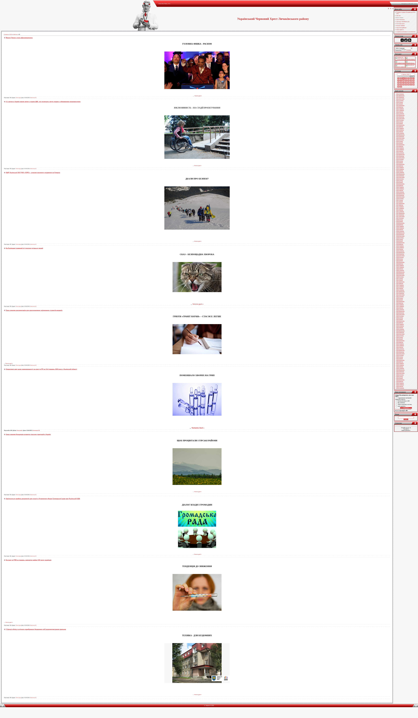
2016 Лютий (399, 182)
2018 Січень (399, 219)
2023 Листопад (400, 334)
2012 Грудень (400, 120)
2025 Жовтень (400, 371)
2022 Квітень (399, 303)
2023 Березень (400, 321)
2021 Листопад (400, 294)
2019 (10, 34)
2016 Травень (400, 187)
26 (408, 84)
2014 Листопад (400, 157)
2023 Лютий (399, 319)
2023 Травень (400, 324)
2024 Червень (400, 345)
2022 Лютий (399, 299)
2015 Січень (399, 161)
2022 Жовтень (400, 312)
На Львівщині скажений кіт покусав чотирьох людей (24, 248)
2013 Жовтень (400, 136)
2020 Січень (399, 259)
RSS (169, 3)
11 (405, 80)
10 (403, 80)
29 (398, 86)
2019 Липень (399, 249)
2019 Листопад (400, 255)
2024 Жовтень (400, 352)
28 (413, 84)
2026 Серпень (400, 388)
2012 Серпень (400, 113)
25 (406, 84)
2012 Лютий (399, 103)
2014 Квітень (399, 146)
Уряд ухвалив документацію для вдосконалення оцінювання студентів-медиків (34, 310)
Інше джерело (401, 406)
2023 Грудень (400, 335)
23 (401, 84)
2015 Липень (399, 170)
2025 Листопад (400, 373)
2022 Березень (400, 301)
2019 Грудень (400, 257)
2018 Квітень (399, 224)
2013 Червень (400, 130)
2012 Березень (400, 105)
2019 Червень (400, 247)
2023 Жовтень (400, 332)
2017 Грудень (400, 218)
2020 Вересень (400, 272)
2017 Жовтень (400, 214)
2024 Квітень (399, 342)
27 (411, 84)
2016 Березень (400, 183)
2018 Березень (400, 223)
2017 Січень (399, 200)
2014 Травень (400, 147)
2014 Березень (400, 144)
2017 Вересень (400, 213)
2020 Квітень (399, 263)
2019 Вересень (400, 252)
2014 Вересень (400, 154)
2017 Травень (400, 206)
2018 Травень (400, 226)
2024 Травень (400, 343)
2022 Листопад (400, 314)
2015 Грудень (400, 179)
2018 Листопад (400, 236)
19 (408, 82)
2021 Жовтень (400, 293)
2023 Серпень (400, 329)
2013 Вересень (400, 134)
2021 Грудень (400, 296)
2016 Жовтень (400, 195)
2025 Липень (399, 366)
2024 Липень (399, 347)
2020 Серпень (400, 270)
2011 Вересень (400, 95)
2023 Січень (399, 317)
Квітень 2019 (405, 74)
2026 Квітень (399, 381)
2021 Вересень (400, 291)
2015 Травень (400, 167)
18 (406, 82)
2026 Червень (400, 384)
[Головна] (388, 8)
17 (403, 82)
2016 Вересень (400, 193)
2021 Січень (399, 278)
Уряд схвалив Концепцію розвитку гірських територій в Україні (28, 434)
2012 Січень (399, 102)
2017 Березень (400, 203)
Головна (6, 34)
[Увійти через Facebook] (406, 40)
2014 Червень (400, 149)
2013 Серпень (400, 133)
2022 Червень (400, 306)
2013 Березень (400, 125)
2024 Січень (399, 337)
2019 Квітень (399, 244)
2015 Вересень (400, 174)
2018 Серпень (400, 231)
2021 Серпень (400, 290)
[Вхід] (392, 8)
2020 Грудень (400, 277)
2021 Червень (400, 286)
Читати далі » (198, 95)
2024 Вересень (400, 350)
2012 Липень (399, 112)
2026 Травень (400, 383)
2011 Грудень (400, 100)
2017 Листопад (400, 216)
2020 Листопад (400, 275)
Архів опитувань (406, 409)
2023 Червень (400, 326)
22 (398, 84)
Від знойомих (401, 402)
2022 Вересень (400, 311)
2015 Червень (400, 169)
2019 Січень (399, 239)
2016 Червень (400, 188)
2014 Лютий (399, 143)
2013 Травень (400, 128)
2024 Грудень (400, 355)
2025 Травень (400, 363)
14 (413, 80)
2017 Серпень (400, 211)
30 (401, 86)
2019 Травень (400, 245)
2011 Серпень (400, 94)
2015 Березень (400, 164)
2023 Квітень (399, 322)
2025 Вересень (400, 370)
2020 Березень (400, 262)
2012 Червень (400, 110)
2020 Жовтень (400, 273)
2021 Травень (400, 285)
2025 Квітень (399, 361)
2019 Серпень (400, 250)
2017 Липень (399, 210)
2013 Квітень (399, 126)
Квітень (15, 34)
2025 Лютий (399, 358)
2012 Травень (400, 108)
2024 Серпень (400, 348)
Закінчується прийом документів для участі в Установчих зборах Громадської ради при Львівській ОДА (43, 498)
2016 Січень (399, 180)
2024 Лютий (399, 339)
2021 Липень (399, 288)
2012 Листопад (400, 118)
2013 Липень (399, 131)
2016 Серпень (400, 192)
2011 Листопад (400, 99)
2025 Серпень (400, 368)
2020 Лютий (399, 260)
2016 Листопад (400, 196)
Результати (398, 409)
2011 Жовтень (400, 97)
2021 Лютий (399, 280)
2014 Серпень (400, 152)
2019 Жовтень (400, 254)
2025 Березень (400, 360)
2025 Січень (399, 357)
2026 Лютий (399, 378)
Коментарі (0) (33, 97)
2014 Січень (399, 141)
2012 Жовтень (400, 116)
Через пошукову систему (405, 404)
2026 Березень (400, 379)
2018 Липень (399, 229)
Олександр (18, 97)
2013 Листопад (400, 138)
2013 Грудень (400, 139)
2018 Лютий (399, 221)
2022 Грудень (400, 316)
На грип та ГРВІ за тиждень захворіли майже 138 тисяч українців (28, 560)
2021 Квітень (399, 283)
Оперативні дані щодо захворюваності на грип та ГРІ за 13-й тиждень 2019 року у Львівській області (41, 369)
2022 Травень (400, 304)
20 (411, 82)
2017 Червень (400, 208)
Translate (408, 50)
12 (408, 80)
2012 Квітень (399, 107)
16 (401, 82)
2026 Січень (399, 376)
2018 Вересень (400, 232)
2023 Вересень (400, 330)
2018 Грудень (400, 237)
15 (398, 82)
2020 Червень (400, 267)
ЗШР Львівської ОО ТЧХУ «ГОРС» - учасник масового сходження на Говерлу (33, 172)
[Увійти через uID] (402, 40)
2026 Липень (399, 386)
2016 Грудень (400, 198)
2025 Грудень (400, 374)
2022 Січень (399, 298)
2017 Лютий (399, 201)
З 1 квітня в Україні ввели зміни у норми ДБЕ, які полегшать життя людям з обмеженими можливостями (43, 101)
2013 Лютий (399, 123)
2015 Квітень (399, 165)
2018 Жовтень (400, 234)
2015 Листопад (400, 177)
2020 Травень (400, 265)
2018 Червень (400, 228)
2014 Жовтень (400, 156)
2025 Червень (400, 365)
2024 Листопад (400, 353)
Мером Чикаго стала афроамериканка (19, 38)
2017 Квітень (399, 205)
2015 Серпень (400, 172)
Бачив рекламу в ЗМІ (404, 401)
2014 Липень (399, 151)
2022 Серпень (400, 309)
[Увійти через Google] (409, 40)
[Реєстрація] (390, 8)
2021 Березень (400, 281)
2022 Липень (399, 308)
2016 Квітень (399, 185)
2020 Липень (399, 268)
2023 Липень (399, 327)
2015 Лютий (399, 162)
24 (403, 84)
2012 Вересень (400, 115)
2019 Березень (400, 242)
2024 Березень (400, 340)
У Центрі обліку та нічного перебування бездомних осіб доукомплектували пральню (36, 629)
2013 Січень (399, 121)
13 (411, 80)
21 (413, 82)
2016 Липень (399, 190)
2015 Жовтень (400, 175)
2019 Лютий (399, 241)
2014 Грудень (400, 159)
